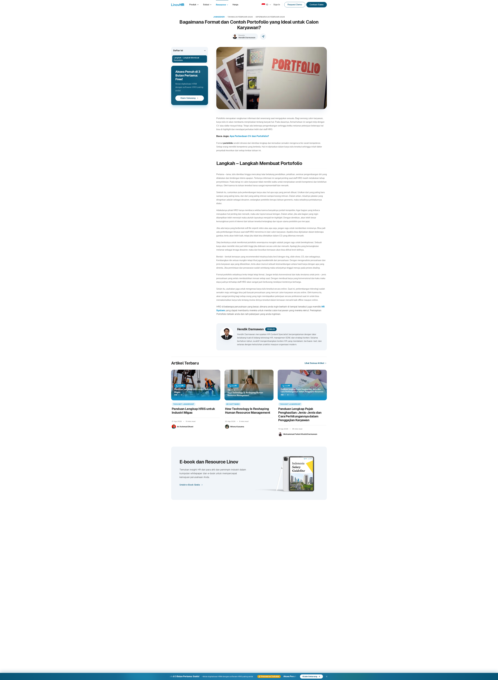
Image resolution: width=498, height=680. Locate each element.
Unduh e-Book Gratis (189, 484)
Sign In (276, 4)
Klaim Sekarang (188, 98)
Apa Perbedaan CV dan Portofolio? (249, 136)
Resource (221, 4)
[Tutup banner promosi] (326, 676)
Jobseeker (219, 17)
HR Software (233, 404)
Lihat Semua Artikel (314, 363)
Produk (192, 4)
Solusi (206, 4)
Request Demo (295, 4)
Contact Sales (317, 4)
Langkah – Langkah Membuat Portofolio (186, 59)
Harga (235, 4)
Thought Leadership (183, 404)
